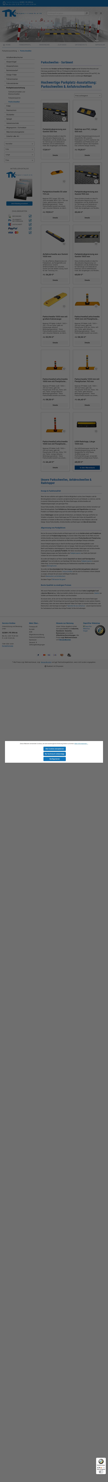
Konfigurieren (55, 759)
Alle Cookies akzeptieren (54, 749)
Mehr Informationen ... (81, 743)
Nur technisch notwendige (54, 754)
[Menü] (104, 1459)
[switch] (101, 1472)
